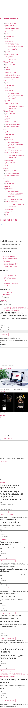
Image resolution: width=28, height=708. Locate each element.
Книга (6, 38)
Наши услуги (6, 39)
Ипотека (7, 51)
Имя (1, 320)
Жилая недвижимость (14, 44)
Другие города (7, 61)
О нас (4, 31)
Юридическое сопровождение (13, 53)
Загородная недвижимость (12, 26)
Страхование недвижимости (16, 57)
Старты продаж (9, 30)
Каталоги (5, 22)
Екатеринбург (9, 62)
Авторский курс (9, 36)
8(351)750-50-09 (9, 18)
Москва (7, 66)
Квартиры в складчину (11, 54)
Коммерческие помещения (15, 46)
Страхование (9, 56)
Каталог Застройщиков (11, 25)
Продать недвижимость (11, 43)
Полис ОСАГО (12, 59)
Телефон (2, 325)
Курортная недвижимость (12, 28)
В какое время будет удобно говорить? (10, 329)
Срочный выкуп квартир (14, 48)
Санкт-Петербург (10, 64)
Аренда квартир (12, 49)
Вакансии (8, 35)
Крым (6, 67)
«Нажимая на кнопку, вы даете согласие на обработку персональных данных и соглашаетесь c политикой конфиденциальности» (14, 674)
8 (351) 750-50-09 (8, 220)
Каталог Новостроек (11, 23)
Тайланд (7, 69)
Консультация (9, 41)
